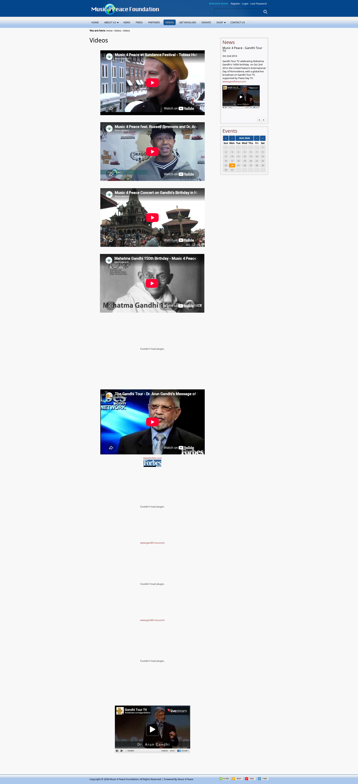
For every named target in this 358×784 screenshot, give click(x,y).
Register (235, 3)
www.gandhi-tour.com (152, 542)
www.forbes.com (152, 458)
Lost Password (258, 3)
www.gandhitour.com (234, 81)
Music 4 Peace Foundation (124, 779)
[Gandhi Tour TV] (241, 107)
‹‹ (226, 138)
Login (245, 3)
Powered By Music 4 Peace (178, 779)
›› (262, 138)
